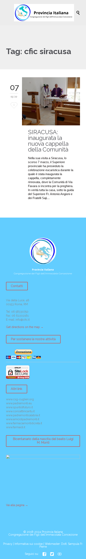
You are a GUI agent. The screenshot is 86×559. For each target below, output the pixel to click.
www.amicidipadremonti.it (22, 419)
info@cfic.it (23, 319)
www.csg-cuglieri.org (20, 399)
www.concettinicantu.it (20, 411)
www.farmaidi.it (15, 427)
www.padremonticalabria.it (23, 415)
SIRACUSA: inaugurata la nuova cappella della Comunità (48, 141)
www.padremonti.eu (19, 403)
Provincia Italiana (52, 531)
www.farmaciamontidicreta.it (24, 423)
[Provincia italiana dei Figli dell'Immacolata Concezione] (45, 12)
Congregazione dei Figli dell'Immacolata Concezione (43, 534)
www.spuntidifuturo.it (19, 407)
